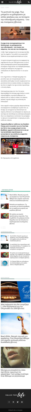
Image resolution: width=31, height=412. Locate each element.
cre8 (18, 410)
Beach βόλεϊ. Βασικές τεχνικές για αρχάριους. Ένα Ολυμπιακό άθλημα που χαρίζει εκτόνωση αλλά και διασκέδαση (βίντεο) (20, 197)
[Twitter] (7, 2)
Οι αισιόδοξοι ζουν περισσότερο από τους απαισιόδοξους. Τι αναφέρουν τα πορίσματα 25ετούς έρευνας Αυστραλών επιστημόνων (20, 247)
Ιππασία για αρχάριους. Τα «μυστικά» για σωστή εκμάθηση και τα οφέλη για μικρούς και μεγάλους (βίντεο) (19, 207)
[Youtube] (22, 402)
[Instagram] (4, 2)
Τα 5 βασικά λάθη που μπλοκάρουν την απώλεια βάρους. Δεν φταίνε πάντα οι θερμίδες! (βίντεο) (19, 263)
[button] (29, 2)
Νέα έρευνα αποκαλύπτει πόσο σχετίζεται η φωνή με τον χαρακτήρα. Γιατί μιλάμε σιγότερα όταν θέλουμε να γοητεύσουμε (14, 373)
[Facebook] (9, 402)
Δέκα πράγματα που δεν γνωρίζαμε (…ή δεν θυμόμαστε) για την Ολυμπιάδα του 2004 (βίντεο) (15, 306)
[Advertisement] (15, 175)
